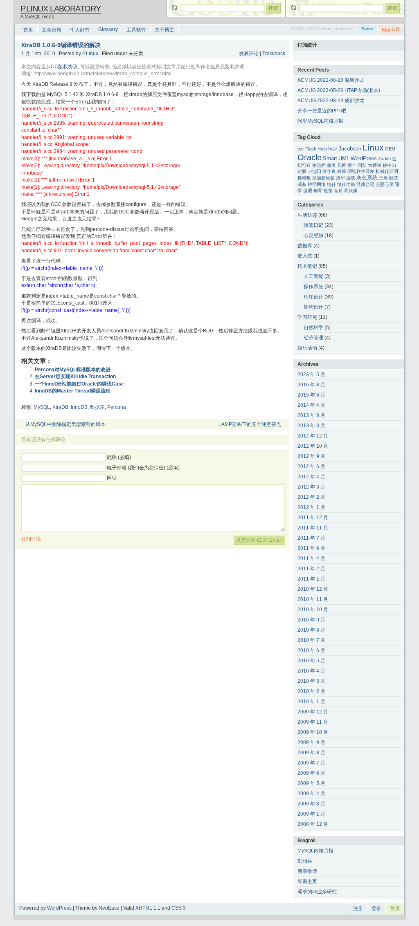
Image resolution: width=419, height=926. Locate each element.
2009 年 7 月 (311, 763)
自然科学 (313, 327)
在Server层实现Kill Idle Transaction (75, 376)
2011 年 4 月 (311, 558)
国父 (362, 165)
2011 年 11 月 (312, 528)
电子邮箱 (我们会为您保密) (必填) (143, 468)
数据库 (97, 407)
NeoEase (109, 908)
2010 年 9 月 (311, 620)
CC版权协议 (64, 67)
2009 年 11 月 (312, 722)
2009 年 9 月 (311, 742)
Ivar (332, 149)
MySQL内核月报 (315, 851)
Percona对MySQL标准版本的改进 (72, 369)
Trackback (273, 53)
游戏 (350, 177)
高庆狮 (351, 190)
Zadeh (384, 158)
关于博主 (164, 30)
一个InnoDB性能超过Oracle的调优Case (79, 384)
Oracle (309, 157)
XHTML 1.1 (147, 908)
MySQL (42, 407)
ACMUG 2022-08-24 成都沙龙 (330, 100)
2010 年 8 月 (311, 630)
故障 (341, 171)
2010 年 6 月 (311, 650)
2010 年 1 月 (311, 701)
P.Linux (90, 53)
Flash (310, 148)
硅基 (393, 177)
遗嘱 (307, 190)
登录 (376, 908)
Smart (330, 158)
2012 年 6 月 (311, 466)
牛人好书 (80, 30)
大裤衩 (374, 165)
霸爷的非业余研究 (317, 892)
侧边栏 (319, 165)
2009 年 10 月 (312, 732)
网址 (112, 478)
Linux (373, 147)
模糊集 (304, 177)
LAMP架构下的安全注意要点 (250, 424)
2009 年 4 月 (311, 793)
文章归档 (51, 30)
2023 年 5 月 (311, 374)
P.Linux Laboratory (60, 8)
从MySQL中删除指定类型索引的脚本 (65, 424)
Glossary (108, 29)
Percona (116, 407)
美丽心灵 (385, 184)
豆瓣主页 (307, 881)
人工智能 (313, 276)
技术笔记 (307, 266)
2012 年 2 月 (311, 497)
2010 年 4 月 (311, 671)
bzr (300, 148)
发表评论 (249, 53)
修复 (331, 165)
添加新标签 (323, 177)
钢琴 (317, 190)
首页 (28, 30)
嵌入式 (304, 256)
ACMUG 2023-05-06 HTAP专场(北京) (338, 90)
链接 (328, 190)
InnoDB (79, 407)
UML (343, 158)
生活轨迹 (307, 215)
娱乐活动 (307, 348)
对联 (301, 171)
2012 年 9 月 (311, 456)
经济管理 (313, 338)
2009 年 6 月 (311, 773)
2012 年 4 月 (311, 477)
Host (322, 148)
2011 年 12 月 (312, 517)
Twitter (367, 29)
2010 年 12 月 (312, 589)
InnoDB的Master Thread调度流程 (72, 391)
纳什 (331, 184)
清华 (340, 177)
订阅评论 (31, 539)
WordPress (364, 158)
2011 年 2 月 (311, 569)
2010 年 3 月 (311, 681)
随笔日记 (313, 225)
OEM (390, 148)
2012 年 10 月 (312, 446)
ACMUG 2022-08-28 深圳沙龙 (330, 80)
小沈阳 (314, 171)
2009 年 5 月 (311, 783)
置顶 (395, 908)
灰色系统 (367, 178)
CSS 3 (178, 908)
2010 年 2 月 (311, 691)
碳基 (301, 184)
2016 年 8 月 (311, 385)
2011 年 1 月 (311, 579)
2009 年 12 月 (312, 712)
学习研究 (307, 317)
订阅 (391, 29)
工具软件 (136, 30)
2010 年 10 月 (312, 609)
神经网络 (317, 184)
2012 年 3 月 (311, 487)
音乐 (338, 190)
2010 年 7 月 (311, 640)
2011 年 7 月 (311, 538)
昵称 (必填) (119, 457)
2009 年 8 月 (311, 753)
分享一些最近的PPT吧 (321, 111)
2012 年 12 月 (312, 436)
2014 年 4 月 (311, 405)
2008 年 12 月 (312, 824)
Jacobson (349, 149)
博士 (351, 165)
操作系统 (313, 286)
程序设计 (313, 297)
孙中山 (389, 165)
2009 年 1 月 (311, 814)
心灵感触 (313, 235)
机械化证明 (387, 171)
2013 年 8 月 (311, 415)
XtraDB (60, 407)
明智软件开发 (360, 171)
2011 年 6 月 (311, 548)
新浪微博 (307, 871)
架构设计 (313, 307)
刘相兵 (304, 861)
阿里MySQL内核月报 (320, 121)
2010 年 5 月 (311, 661)
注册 (358, 908)
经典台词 (365, 184)
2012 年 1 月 (311, 507)
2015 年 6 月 (311, 395)
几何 (341, 165)
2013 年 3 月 (311, 425)
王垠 (383, 177)
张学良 (329, 171)
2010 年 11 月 (312, 599)
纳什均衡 (346, 184)
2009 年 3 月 (311, 804)
